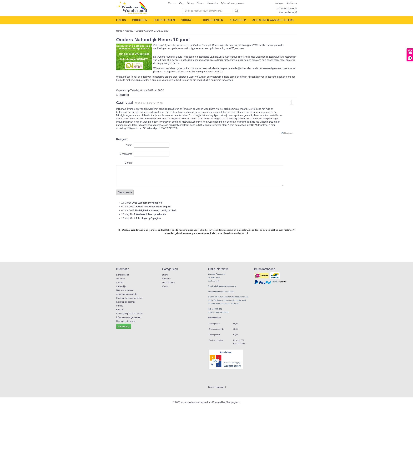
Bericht (128, 162)
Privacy (190, 2)
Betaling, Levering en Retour (129, 298)
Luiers (121, 20)
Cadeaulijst (121, 286)
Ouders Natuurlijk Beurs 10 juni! (153, 206)
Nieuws (200, 2)
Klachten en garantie (125, 302)
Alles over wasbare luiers (273, 20)
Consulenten (212, 2)
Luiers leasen (164, 20)
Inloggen (279, 2)
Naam (129, 145)
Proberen (139, 20)
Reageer (289, 133)
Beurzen (120, 309)
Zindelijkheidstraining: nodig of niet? (155, 210)
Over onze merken (124, 290)
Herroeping (123, 326)
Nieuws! (129, 31)
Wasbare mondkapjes (150, 202)
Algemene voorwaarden (127, 294)
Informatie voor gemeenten (233, 2)
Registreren (292, 2)
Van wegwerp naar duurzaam (129, 313)
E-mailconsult (122, 275)
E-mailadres (126, 153)
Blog (181, 2)
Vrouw (186, 20)
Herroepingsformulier (125, 321)
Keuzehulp (238, 20)
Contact (119, 282)
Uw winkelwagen (287, 8)
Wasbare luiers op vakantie (151, 214)
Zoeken (235, 10)
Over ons (172, 2)
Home (119, 31)
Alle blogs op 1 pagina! (148, 218)
